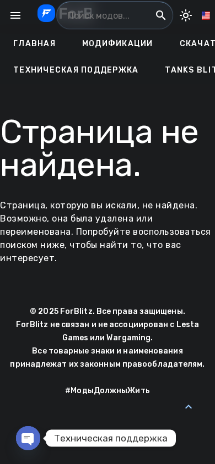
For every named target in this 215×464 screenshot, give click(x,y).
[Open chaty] (28, 438)
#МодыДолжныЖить (107, 390)
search (161, 15)
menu (15, 15)
